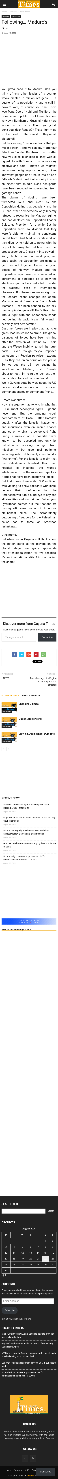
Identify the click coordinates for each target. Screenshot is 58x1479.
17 (6, 1258)
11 (14, 1252)
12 (22, 1252)
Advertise (18, 1470)
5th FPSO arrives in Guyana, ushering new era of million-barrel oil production (26, 806)
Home (8, 1470)
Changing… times (29, 703)
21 (38, 1258)
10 (6, 1252)
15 (45, 1252)
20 (30, 1258)
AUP (27, 1470)
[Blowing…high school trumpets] (9, 737)
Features (5, 16)
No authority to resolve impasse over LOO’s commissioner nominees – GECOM (24, 858)
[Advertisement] (29, 60)
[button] (53, 4)
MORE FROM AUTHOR (31, 695)
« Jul (4, 1275)
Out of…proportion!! (30, 718)
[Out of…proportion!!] (9, 722)
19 (22, 1258)
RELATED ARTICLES (10, 695)
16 (53, 1252)
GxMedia (30, 1475)
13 (30, 1252)
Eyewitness (16, 16)
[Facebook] (25, 1458)
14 (38, 1252)
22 (45, 1258)
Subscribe (47, 637)
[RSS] (33, 1458)
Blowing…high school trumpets (37, 733)
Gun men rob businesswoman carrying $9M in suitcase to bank (29, 845)
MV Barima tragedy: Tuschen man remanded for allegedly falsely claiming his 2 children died (26, 832)
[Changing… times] (9, 707)
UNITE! (5, 678)
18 (14, 1258)
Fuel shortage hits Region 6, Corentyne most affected (43, 681)
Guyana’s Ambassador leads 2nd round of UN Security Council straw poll (29, 819)
